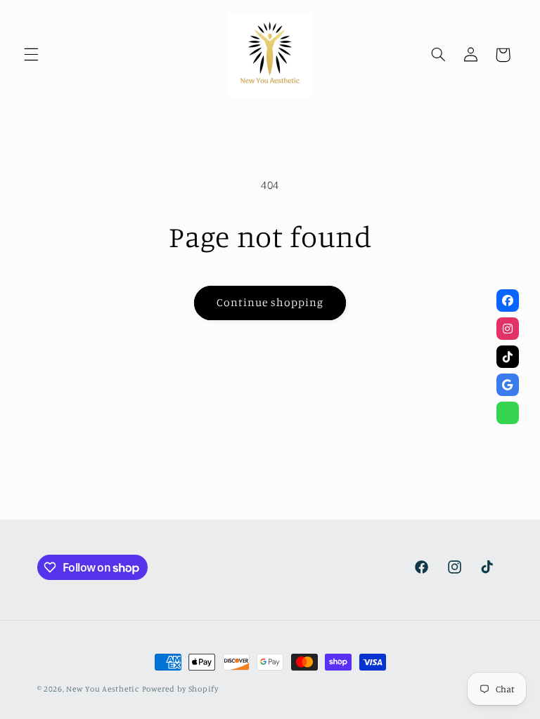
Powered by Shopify (180, 689)
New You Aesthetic (102, 689)
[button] (31, 55)
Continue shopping (270, 302)
